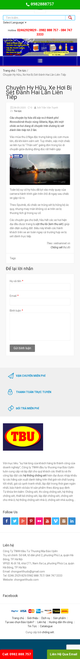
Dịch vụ (45, 618)
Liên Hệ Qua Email (63, 654)
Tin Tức (32, 626)
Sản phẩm (59, 618)
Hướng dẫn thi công (61, 622)
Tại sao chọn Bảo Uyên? (19, 622)
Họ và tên (15, 281)
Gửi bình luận (22, 348)
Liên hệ (41, 622)
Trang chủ (9, 70)
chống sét (48, 632)
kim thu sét (56, 224)
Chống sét (57, 247)
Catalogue (46, 626)
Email (13, 295)
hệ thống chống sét (35, 475)
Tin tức (22, 70)
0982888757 (42, 4)
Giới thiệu (32, 618)
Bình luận (15, 310)
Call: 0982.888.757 (16, 654)
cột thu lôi (42, 224)
